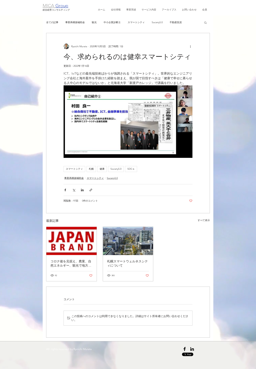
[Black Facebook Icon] (184, 349)
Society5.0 (157, 22)
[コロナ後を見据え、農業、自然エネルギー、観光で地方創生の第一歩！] (71, 241)
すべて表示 (204, 220)
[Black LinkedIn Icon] (192, 349)
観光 (94, 22)
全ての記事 (52, 22)
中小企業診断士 (112, 22)
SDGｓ (131, 168)
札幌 (91, 168)
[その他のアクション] (190, 46)
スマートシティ (136, 22)
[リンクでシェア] (90, 190)
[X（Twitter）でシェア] (73, 190)
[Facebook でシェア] (65, 190)
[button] (205, 22)
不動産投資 (176, 22)
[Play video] (128, 121)
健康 (102, 168)
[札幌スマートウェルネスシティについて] (128, 241)
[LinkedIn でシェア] (82, 190)
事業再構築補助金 (75, 22)
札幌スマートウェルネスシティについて (127, 263)
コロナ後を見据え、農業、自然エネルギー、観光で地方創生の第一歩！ (71, 263)
